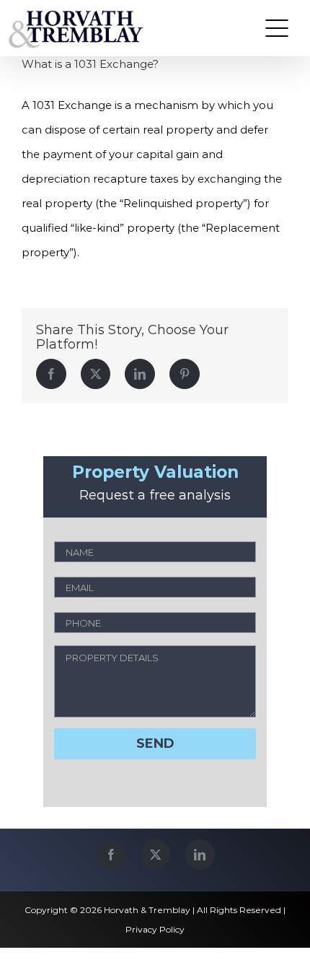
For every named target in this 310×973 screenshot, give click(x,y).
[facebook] (111, 854)
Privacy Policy (155, 929)
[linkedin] (200, 854)
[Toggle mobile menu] (276, 28)
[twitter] (155, 854)
